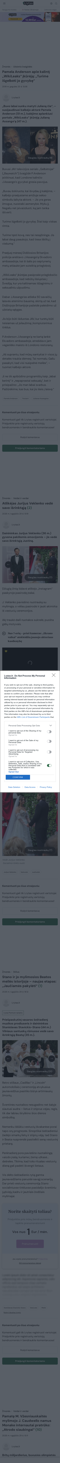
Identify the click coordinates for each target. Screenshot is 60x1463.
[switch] (49, 731)
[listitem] (30, 725)
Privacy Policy (46, 787)
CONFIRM (18, 777)
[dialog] (30, 731)
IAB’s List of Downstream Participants (33, 717)
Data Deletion (14, 787)
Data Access (30, 787)
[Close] (54, 676)
